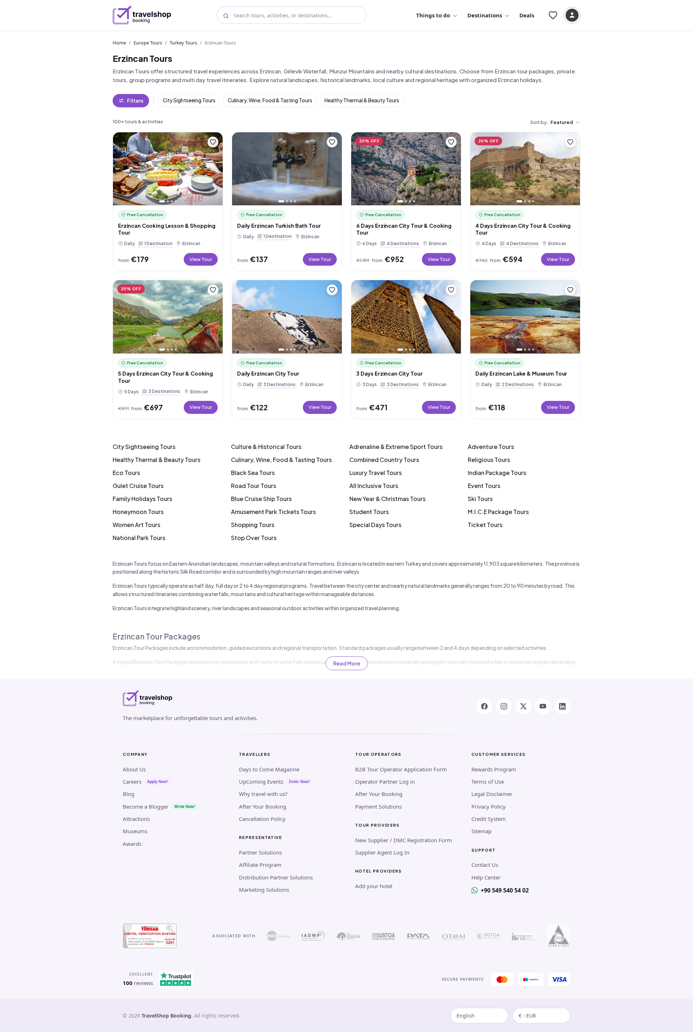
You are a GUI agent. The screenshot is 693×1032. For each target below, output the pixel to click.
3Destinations (162, 391)
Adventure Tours (491, 446)
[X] (523, 706)
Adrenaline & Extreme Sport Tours (396, 446)
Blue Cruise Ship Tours (261, 498)
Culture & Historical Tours (266, 446)
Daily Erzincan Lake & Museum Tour (521, 373)
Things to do (433, 15)
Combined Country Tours (384, 459)
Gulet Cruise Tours (138, 485)
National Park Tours (139, 537)
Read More (346, 663)
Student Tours (369, 511)
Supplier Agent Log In (382, 852)
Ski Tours (480, 498)
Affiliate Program (260, 864)
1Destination (157, 243)
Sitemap (481, 831)
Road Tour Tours (253, 485)
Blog (128, 793)
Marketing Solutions (264, 889)
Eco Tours (126, 472)
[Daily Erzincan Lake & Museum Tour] (525, 317)
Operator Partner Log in (385, 781)
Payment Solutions (378, 806)
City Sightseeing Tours (189, 100)
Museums (135, 831)
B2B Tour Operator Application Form (401, 769)
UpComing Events (261, 781)
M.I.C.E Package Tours (498, 511)
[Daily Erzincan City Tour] (287, 317)
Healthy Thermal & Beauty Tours (361, 100)
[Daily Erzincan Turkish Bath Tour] (287, 169)
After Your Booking (262, 806)
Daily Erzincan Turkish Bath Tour (279, 225)
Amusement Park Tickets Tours (273, 511)
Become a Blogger (146, 806)
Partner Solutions (260, 852)
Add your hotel (373, 886)
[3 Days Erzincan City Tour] (406, 317)
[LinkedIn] (562, 706)
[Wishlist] (553, 15)
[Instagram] (504, 706)
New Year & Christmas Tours (387, 498)
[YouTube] (543, 706)
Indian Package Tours (497, 472)
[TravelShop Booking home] (142, 15)
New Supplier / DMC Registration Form (403, 840)
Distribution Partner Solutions (276, 877)
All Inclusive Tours (373, 485)
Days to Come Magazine (269, 769)
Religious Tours (489, 459)
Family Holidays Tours (142, 498)
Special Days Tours (375, 524)
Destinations (484, 15)
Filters (135, 100)
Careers (132, 781)
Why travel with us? (263, 793)
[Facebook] (484, 706)
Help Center (486, 877)
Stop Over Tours (253, 537)
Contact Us (484, 864)
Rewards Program (493, 769)
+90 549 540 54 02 (505, 890)
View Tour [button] (200, 259)
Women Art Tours (136, 524)
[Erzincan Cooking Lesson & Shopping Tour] (168, 169)
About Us (134, 769)
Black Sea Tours (253, 472)
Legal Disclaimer (492, 793)
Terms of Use (487, 781)
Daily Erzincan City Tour (268, 373)
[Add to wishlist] (213, 142)
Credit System (488, 818)
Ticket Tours (485, 524)
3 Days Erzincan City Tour (389, 373)
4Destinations (401, 243)
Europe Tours (148, 42)
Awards (132, 843)
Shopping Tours (252, 524)
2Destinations (516, 384)
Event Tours (484, 485)
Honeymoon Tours (138, 511)
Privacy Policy (488, 806)
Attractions (136, 818)
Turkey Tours (183, 42)
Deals (526, 15)
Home (119, 42)
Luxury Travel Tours (375, 472)
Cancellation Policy (262, 818)
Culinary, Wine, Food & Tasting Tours (270, 100)
